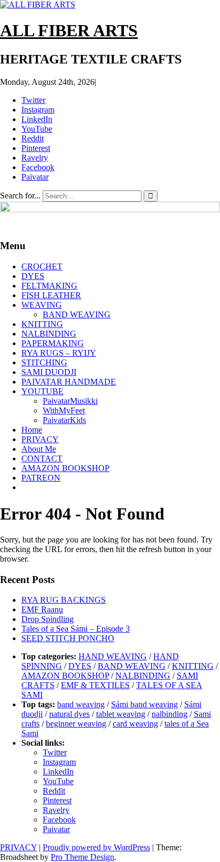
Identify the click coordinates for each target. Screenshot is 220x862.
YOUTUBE (42, 391)
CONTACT (41, 458)
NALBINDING (48, 333)
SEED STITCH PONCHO (67, 638)
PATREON (40, 477)
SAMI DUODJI (48, 372)
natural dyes (69, 714)
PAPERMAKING (52, 343)
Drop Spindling (47, 619)
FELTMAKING (49, 285)
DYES (32, 276)
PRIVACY (40, 439)
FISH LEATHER (51, 295)
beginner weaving (76, 723)
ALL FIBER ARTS (69, 30)
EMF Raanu (42, 609)
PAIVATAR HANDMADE (68, 381)
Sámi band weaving (144, 704)
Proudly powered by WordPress (96, 847)
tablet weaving (120, 714)
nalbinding (169, 714)
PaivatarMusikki (70, 400)
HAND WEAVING (112, 656)
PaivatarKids (64, 420)
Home (31, 429)
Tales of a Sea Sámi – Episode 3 (75, 628)
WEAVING (41, 304)
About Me (38, 448)
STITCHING (44, 362)
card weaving (135, 723)
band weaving (81, 704)
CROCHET (41, 266)
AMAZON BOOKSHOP (65, 468)
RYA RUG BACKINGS (63, 599)
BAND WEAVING (77, 314)
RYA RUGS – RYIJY (58, 352)
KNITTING (42, 324)
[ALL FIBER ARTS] (110, 209)
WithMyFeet (64, 410)
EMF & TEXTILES (95, 685)
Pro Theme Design (82, 856)
